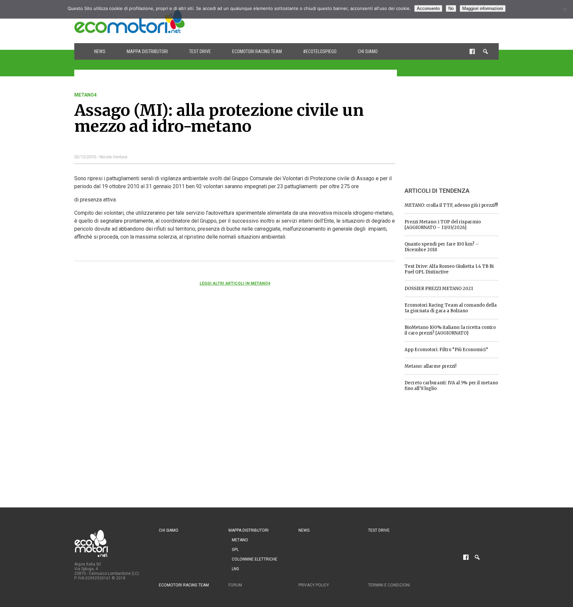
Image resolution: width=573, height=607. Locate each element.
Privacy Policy (313, 585)
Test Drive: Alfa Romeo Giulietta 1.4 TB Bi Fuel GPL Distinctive (449, 269)
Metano (240, 540)
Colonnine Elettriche (254, 559)
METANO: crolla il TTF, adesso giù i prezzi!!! (451, 205)
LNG (235, 569)
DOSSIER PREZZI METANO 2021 (439, 288)
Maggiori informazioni (482, 8)
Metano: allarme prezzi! (430, 366)
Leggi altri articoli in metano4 (235, 283)
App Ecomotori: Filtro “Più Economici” (446, 349)
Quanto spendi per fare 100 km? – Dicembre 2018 (442, 247)
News (99, 51)
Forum (235, 585)
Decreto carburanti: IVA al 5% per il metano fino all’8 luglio (451, 385)
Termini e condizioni (389, 585)
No (451, 8)
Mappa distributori (147, 51)
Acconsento (428, 8)
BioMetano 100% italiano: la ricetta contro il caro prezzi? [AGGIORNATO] (450, 330)
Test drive (200, 51)
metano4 (85, 95)
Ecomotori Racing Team (257, 51)
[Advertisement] (378, 22)
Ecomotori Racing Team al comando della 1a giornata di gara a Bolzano (451, 308)
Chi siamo (368, 51)
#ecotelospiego (320, 51)
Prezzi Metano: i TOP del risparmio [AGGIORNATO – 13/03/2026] (443, 224)
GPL (235, 549)
